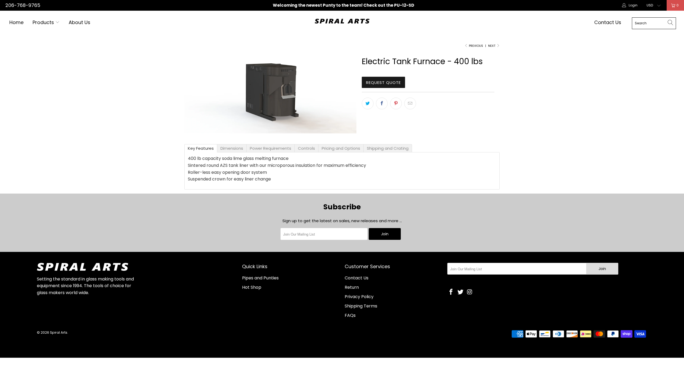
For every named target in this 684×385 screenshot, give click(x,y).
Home (16, 22)
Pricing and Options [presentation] (341, 148)
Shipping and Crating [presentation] (388, 148)
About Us (79, 22)
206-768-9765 (22, 5)
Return (352, 287)
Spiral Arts (58, 332)
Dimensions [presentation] (231, 148)
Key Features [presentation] (201, 148)
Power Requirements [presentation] (270, 148)
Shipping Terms (361, 306)
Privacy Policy (359, 297)
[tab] (200, 148)
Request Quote (383, 82)
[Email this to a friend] (410, 103)
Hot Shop (251, 287)
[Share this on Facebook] (382, 103)
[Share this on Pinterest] (396, 103)
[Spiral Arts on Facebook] (451, 292)
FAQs (350, 315)
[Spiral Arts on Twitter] (461, 292)
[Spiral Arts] (342, 21)
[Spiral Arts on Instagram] (470, 292)
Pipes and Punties (260, 278)
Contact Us (607, 22)
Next (492, 46)
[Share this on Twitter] (368, 103)
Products (43, 22)
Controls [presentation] (306, 148)
